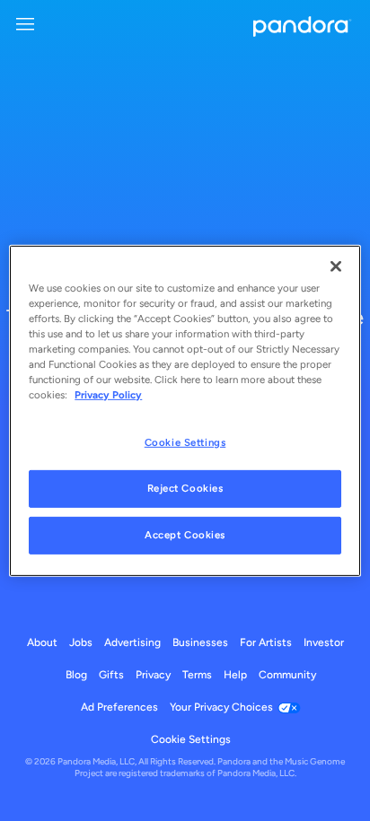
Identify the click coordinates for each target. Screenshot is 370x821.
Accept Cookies (185, 534)
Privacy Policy (108, 395)
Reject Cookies (185, 488)
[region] (184, 410)
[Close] (336, 265)
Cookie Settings (185, 442)
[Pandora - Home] (302, 28)
